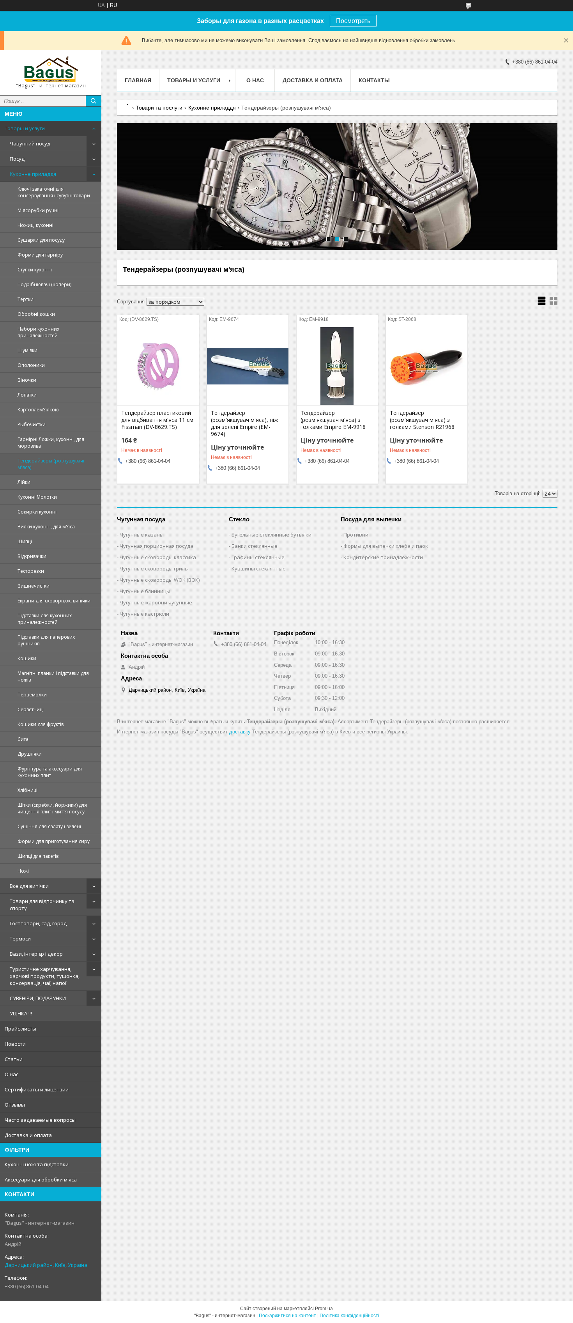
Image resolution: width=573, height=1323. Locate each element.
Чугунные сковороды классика (158, 557)
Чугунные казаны (142, 534)
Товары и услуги (25, 128)
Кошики (27, 658)
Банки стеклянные (255, 545)
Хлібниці (27, 790)
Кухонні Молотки (37, 497)
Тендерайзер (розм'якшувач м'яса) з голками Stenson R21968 (422, 419)
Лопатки (27, 394)
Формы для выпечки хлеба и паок (385, 545)
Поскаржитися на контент (287, 1315)
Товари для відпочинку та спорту (42, 905)
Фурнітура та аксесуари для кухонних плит (50, 772)
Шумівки (27, 350)
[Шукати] (93, 101)
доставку (240, 732)
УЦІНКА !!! (21, 1013)
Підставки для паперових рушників (46, 640)
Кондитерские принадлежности (383, 557)
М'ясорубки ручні (38, 210)
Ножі (23, 871)
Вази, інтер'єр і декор (36, 953)
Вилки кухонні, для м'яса (46, 526)
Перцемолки (32, 694)
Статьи (14, 1059)
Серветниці (31, 709)
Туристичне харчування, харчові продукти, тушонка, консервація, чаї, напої (45, 975)
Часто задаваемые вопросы (40, 1119)
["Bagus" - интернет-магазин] (51, 69)
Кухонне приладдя (33, 173)
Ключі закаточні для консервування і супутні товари (54, 192)
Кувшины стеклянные (259, 568)
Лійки (24, 482)
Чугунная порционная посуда (156, 545)
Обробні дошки (36, 314)
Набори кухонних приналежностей (38, 332)
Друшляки (30, 754)
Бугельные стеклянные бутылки (271, 534)
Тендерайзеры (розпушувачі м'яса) (51, 464)
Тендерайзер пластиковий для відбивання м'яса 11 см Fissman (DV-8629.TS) (157, 419)
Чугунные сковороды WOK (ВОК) (160, 579)
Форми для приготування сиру (54, 841)
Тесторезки (31, 571)
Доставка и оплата (28, 1135)
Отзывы (15, 1104)
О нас (11, 1074)
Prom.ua (324, 1308)
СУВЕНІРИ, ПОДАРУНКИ (38, 998)
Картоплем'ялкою (38, 409)
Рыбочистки (32, 424)
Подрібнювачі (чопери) (44, 284)
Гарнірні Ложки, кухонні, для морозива (51, 442)
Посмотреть (353, 21)
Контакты (374, 80)
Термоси (20, 938)
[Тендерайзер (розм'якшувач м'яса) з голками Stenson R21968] (426, 366)
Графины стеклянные (258, 557)
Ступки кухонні (35, 269)
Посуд (17, 158)
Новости (15, 1043)
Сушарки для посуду (41, 240)
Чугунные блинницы (145, 591)
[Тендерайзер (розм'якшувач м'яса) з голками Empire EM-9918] (337, 366)
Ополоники (31, 365)
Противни (355, 534)
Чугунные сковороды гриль (154, 568)
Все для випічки (29, 885)
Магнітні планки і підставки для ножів (53, 676)
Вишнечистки (34, 586)
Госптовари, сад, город (38, 923)
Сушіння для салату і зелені (49, 826)
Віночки (27, 380)
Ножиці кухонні (35, 225)
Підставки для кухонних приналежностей (45, 618)
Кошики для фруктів (41, 724)
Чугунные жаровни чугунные (156, 602)
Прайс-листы (20, 1028)
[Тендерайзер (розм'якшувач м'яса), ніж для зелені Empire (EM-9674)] (247, 366)
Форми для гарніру (40, 254)
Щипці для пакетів (38, 856)
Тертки (26, 299)
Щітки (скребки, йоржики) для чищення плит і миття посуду (52, 808)
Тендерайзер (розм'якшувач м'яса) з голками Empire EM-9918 (333, 419)
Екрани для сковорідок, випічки (54, 600)
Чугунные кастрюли (144, 613)
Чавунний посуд (30, 143)
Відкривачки (32, 556)
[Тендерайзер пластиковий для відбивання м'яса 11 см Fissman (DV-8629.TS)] (158, 366)
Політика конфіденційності (349, 1315)
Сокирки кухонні (37, 511)
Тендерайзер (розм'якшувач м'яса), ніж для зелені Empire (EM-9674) (244, 423)
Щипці (25, 541)
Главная (138, 80)
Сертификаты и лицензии (37, 1089)
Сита (23, 739)
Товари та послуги (159, 107)
